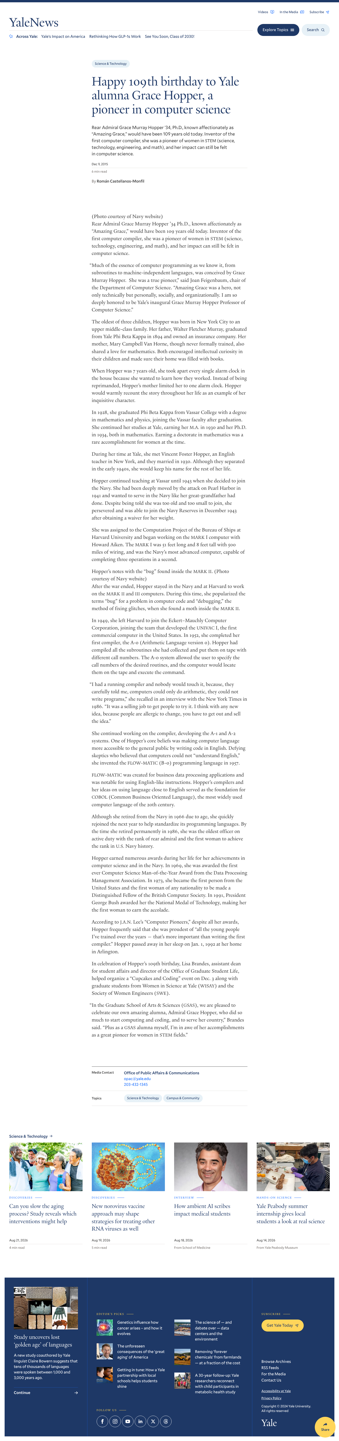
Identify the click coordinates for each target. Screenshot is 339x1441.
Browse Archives (276, 1361)
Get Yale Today (280, 1325)
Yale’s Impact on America (63, 36)
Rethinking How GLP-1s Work (115, 36)
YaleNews (34, 23)
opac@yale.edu (137, 1078)
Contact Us (271, 1380)
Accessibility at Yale (276, 1391)
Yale (269, 1423)
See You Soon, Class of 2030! (169, 36)
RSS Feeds (270, 1367)
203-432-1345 (136, 1084)
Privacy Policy (272, 1398)
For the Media (274, 1373)
